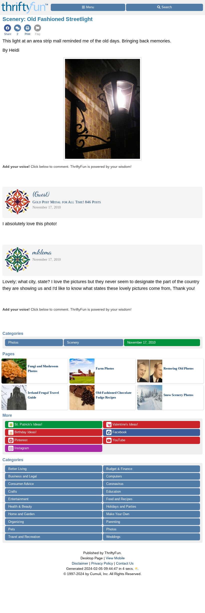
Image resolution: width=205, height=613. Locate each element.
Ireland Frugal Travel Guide (43, 395)
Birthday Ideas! (22, 432)
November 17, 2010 (141, 342)
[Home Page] (25, 3)
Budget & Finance (119, 469)
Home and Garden (21, 514)
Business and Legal (22, 476)
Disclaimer (80, 563)
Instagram (21, 448)
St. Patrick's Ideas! (25, 424)
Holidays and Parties (121, 506)
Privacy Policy (102, 563)
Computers (114, 476)
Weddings (113, 537)
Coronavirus (115, 484)
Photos (13, 342)
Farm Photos (105, 368)
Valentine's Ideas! (122, 424)
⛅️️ (137, 569)
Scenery (73, 342)
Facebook (119, 432)
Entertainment (18, 499)
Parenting (113, 522)
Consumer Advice (21, 484)
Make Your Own (117, 514)
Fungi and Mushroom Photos (43, 368)
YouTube (118, 440)
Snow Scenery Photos (178, 395)
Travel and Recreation (24, 537)
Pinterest (21, 440)
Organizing (16, 522)
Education (113, 491)
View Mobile (115, 558)
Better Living (17, 469)
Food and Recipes (119, 499)
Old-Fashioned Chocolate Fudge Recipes (114, 395)
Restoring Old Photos (179, 368)
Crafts (12, 491)
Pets (11, 529)
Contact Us (125, 563)
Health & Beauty (20, 506)
